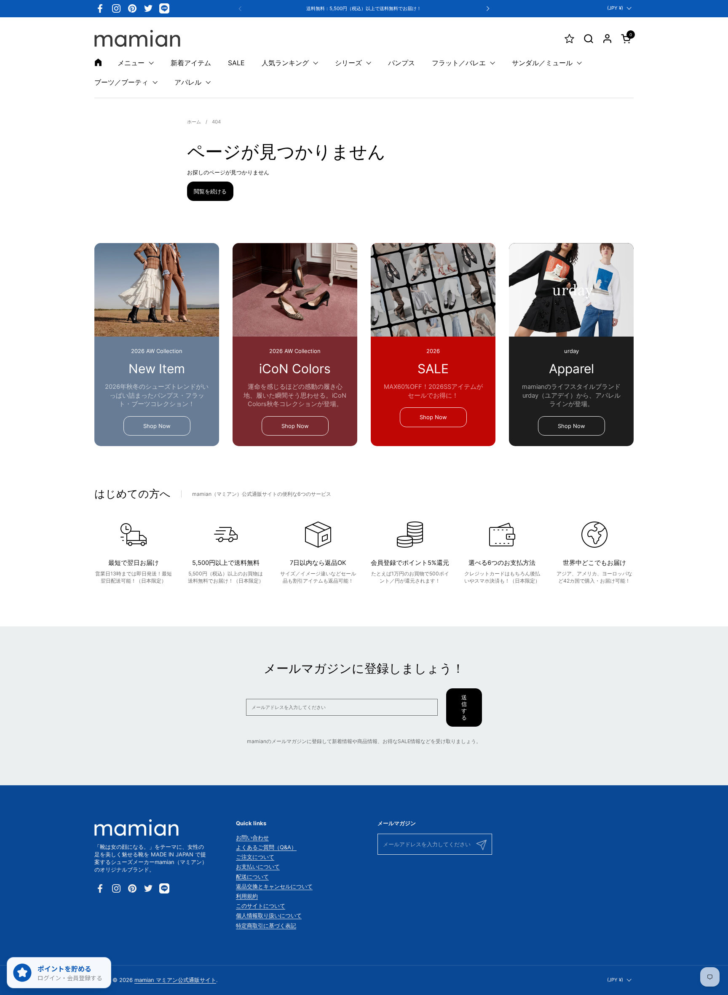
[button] (588, 38)
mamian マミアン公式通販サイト (175, 979)
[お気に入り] (569, 38)
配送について (252, 876)
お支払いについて (258, 866)
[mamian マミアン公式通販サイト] (137, 38)
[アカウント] (607, 38)
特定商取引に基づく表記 (266, 925)
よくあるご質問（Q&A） (266, 847)
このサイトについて (260, 905)
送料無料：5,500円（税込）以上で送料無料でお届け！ (363, 8)
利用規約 (247, 896)
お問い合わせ (252, 837)
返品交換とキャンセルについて (274, 886)
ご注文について (255, 856)
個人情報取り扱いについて (269, 915)
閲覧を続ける (210, 191)
